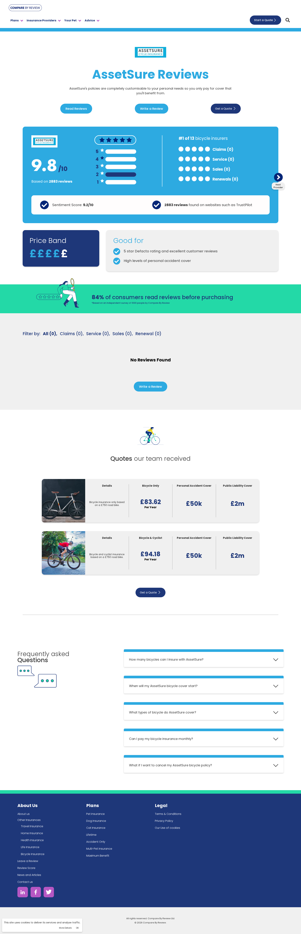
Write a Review (151, 108)
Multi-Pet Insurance (99, 849)
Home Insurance (32, 833)
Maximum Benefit (97, 856)
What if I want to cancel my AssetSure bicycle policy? (170, 765)
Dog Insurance (96, 821)
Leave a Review (27, 861)
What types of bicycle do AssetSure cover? (162, 712)
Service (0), (98, 334)
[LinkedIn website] (22, 893)
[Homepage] (25, 8)
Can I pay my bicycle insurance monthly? (161, 739)
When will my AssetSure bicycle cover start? (163, 686)
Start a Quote (263, 20)
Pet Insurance (95, 814)
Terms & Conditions (168, 814)
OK (77, 928)
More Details (65, 927)
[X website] (49, 893)
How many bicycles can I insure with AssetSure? (166, 659)
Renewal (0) (148, 334)
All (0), (50, 334)
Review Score (26, 868)
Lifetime (91, 835)
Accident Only (95, 842)
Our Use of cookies (167, 828)
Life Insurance (30, 847)
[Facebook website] (35, 893)
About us (23, 814)
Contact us (25, 882)
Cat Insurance (95, 828)
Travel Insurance (32, 826)
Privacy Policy (164, 821)
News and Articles (29, 875)
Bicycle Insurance (32, 854)
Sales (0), (123, 334)
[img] (287, 20)
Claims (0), (72, 334)
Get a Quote (223, 109)
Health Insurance (32, 840)
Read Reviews (76, 108)
